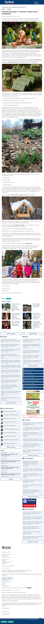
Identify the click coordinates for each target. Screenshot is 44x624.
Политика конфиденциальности (33, 619)
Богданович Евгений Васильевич (10, 414)
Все (3, 7)
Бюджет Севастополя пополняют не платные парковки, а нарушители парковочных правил (11, 393)
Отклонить (4, 621)
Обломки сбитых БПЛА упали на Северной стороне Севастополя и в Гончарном (10, 371)
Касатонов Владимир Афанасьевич (11, 429)
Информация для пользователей (15, 571)
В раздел (11, 479)
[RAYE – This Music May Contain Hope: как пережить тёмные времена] (6, 325)
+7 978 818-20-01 (5, 611)
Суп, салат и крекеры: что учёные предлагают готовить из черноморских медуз (9, 356)
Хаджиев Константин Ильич (9, 418)
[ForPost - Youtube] (30, 587)
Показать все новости (11, 402)
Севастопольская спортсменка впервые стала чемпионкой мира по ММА (10, 345)
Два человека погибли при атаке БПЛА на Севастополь (10, 398)
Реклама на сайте (6, 552)
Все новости (4, 580)
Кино (10, 7)
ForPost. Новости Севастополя (19, 592)
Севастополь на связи (29, 369)
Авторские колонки (6, 581)
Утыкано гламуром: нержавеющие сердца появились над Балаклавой (9, 468)
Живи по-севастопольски (30, 385)
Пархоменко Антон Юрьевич (9, 411)
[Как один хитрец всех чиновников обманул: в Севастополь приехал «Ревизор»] (6, 316)
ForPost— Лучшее (14, 590)
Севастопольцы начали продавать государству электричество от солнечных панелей (32, 434)
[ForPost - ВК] (28, 587)
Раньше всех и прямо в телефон (31, 380)
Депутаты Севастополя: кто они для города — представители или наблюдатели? (10, 461)
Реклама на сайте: (6, 608)
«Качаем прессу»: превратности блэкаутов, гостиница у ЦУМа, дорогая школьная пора (10, 376)
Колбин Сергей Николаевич (9, 422)
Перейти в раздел (11, 447)
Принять (10, 621)
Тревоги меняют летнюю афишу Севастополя (36, 305)
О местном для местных (29, 374)
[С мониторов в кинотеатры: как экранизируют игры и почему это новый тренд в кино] (27, 325)
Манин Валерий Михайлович (9, 432)
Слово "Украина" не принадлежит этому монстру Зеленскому (9, 455)
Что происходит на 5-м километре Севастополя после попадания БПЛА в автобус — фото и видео (9, 386)
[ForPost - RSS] (27, 587)
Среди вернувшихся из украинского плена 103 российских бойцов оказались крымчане (11, 366)
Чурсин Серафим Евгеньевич (9, 436)
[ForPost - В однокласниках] (31, 587)
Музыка (19, 7)
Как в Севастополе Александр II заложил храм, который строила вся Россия (10, 380)
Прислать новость (11, 333)
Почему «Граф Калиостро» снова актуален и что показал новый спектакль (37, 316)
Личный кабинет (33, 333)
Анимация (14, 7)
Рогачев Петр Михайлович (9, 425)
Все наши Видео (28, 372)
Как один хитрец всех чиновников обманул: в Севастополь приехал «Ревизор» (16, 316)
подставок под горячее (35, 59)
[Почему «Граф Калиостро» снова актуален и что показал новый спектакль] (27, 316)
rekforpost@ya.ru (5, 614)
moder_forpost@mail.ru (10, 565)
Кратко (3, 584)
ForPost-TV (4, 583)
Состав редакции (5, 585)
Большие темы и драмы (29, 383)
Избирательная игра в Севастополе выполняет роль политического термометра (11, 474)
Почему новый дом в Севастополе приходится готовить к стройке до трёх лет (10, 340)
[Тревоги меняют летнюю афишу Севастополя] (27, 307)
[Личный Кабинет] (34, 1)
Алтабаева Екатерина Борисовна (10, 439)
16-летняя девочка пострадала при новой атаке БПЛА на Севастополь (10, 350)
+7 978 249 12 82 (5, 568)
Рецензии (6, 7)
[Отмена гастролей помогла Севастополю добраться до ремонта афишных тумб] (6, 307)
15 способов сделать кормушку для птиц (18, 194)
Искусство (23, 7)
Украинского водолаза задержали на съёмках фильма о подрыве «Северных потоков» (31, 346)
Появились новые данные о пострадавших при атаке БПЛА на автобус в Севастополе (10, 361)
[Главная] (9, 1)
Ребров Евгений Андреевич (9, 443)
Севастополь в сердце (29, 377)
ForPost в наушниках (29, 388)
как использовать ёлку (13, 62)
